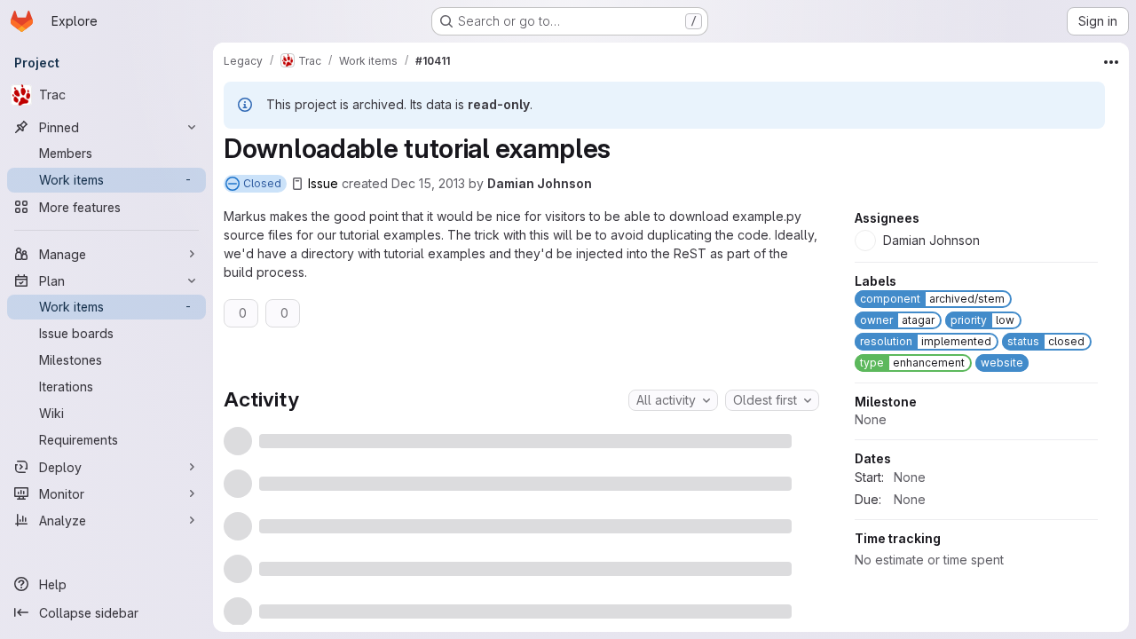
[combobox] (673, 400)
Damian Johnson (539, 183)
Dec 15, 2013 (428, 183)
